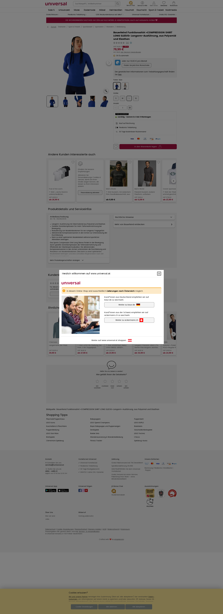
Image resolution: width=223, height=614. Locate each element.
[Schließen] (159, 273)
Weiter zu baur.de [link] (126, 305)
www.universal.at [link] (109, 340)
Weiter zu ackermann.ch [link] (126, 320)
